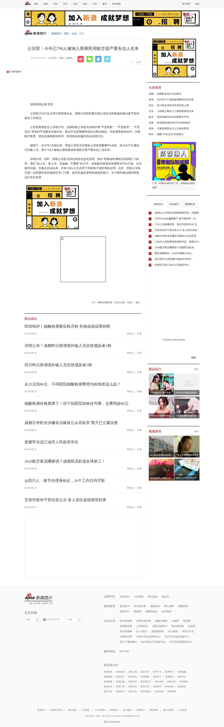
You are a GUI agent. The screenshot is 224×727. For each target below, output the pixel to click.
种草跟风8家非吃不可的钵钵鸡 (173, 122)
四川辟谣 (153, 596)
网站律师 (154, 710)
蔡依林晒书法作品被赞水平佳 (173, 117)
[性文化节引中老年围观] (161, 375)
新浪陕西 (108, 681)
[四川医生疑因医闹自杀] (161, 437)
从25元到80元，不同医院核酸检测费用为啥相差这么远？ (72, 384)
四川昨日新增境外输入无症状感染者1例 (58, 365)
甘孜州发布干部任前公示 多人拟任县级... (177, 230)
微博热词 (190, 204)
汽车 (95, 4)
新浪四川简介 (56, 710)
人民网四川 (142, 626)
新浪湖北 (132, 676)
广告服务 (85, 710)
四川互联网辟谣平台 (181, 642)
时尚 (56, 4)
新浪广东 (157, 672)
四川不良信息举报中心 (177, 636)
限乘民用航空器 (105, 302)
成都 (151, 94)
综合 (151, 105)
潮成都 (137, 611)
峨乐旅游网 (178, 626)
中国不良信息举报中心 (148, 636)
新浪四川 (35, 33)
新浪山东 (108, 686)
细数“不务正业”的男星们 (170, 134)
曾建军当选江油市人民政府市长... (173, 265)
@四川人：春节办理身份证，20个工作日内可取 (64, 480)
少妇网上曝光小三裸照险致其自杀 (175, 111)
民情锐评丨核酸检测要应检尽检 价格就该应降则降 (67, 326)
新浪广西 (120, 686)
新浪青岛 (132, 686)
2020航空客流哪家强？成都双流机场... (175, 247)
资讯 (36, 4)
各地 (151, 99)
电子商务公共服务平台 (153, 642)
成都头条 (155, 606)
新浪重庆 (169, 676)
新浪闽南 (108, 676)
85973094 (125, 651)
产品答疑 (182, 710)
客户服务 (127, 710)
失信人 (130, 302)
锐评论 (165, 596)
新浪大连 (108, 691)
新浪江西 (171, 681)
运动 (75, 4)
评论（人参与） (66, 58)
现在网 (186, 621)
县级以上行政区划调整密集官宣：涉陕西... (178, 212)
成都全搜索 (161, 621)
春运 (137, 302)
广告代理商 (99, 710)
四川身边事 (140, 606)
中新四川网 (126, 636)
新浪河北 (181, 676)
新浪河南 (120, 672)
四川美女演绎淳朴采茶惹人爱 (173, 105)
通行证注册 (168, 710)
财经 (46, 4)
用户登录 (186, 4)
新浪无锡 (169, 686)
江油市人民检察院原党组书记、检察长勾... (178, 241)
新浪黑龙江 (146, 681)
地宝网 (191, 626)
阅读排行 (158, 204)
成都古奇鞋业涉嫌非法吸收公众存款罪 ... (177, 236)
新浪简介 (41, 710)
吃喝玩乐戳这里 (166, 183)
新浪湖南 (145, 676)
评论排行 (174, 204)
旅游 (151, 128)
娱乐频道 (167, 611)
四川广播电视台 (128, 642)
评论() (130, 333)
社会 (74, 33)
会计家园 (173, 631)
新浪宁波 (145, 686)
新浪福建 (181, 672)
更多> (197, 369)
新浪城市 (108, 672)
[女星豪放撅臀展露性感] (187, 398)
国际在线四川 (160, 626)
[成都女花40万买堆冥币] (187, 461)
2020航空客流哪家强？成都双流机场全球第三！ (64, 461)
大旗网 (175, 621)
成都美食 (183, 606)
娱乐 (85, 4)
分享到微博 (15, 71)
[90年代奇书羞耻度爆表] (188, 375)
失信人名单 (119, 302)
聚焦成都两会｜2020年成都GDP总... (174, 253)
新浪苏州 (157, 686)
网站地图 (72, 710)
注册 (197, 4)
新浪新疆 (171, 691)
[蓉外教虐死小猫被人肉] (161, 461)
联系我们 (114, 710)
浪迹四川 (125, 611)
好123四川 (141, 631)
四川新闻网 (126, 621)
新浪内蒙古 (146, 691)
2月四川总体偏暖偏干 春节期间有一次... (176, 218)
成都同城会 (151, 611)
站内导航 (116, 4)
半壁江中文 (188, 631)
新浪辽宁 (157, 676)
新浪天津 (145, 672)
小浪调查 (139, 596)
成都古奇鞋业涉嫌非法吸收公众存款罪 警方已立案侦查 (71, 423)
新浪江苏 (132, 681)
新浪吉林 (159, 681)
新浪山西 (159, 691)
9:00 (70, 619)
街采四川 (125, 596)
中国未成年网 (143, 621)
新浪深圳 (181, 686)
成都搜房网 (157, 631)
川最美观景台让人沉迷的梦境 (173, 128)
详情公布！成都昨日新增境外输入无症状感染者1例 (67, 345)
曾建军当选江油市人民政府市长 (51, 442)
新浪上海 (132, 672)
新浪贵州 (120, 691)
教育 (105, 4)
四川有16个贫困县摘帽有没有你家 (175, 99)
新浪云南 (132, 691)
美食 (151, 122)
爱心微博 (169, 606)
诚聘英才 (140, 710)
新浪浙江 (120, 676)
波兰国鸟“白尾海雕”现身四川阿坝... (174, 259)
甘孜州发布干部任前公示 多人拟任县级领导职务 (65, 500)
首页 (28, 619)
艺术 (65, 4)
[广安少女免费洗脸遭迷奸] (187, 437)
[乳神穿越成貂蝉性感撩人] (161, 398)
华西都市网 (126, 626)
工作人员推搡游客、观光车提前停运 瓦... (177, 224)
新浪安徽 (120, 681)
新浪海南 (184, 681)
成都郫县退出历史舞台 (169, 94)
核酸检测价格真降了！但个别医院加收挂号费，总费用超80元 (76, 403)
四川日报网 (126, 631)
